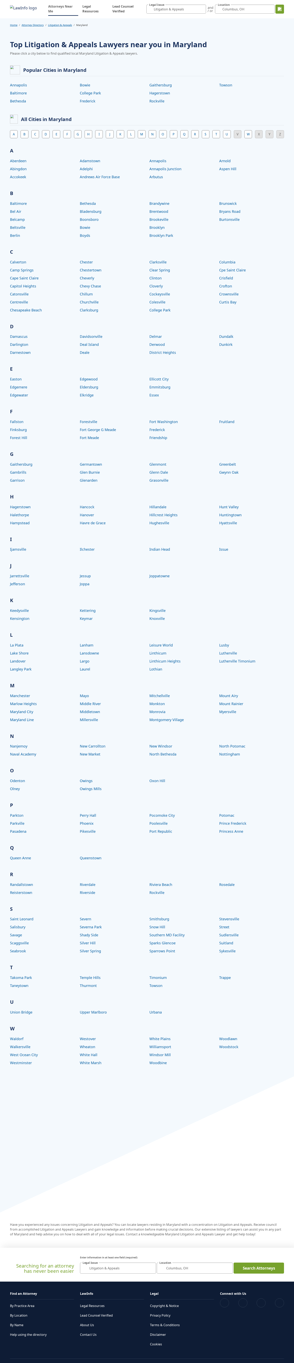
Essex (154, 395)
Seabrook (18, 951)
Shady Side (89, 935)
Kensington (19, 618)
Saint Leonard (21, 919)
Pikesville (88, 831)
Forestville (88, 422)
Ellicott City (159, 379)
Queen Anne (20, 858)
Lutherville (228, 653)
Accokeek (18, 177)
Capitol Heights (23, 286)
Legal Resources (90, 8)
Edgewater (19, 395)
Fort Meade (89, 438)
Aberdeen (18, 161)
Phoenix (87, 823)
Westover (88, 1039)
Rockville (156, 101)
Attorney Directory (33, 25)
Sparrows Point (162, 951)
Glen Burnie (90, 472)
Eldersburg (89, 387)
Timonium (158, 978)
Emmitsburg (159, 387)
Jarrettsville (19, 576)
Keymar (86, 618)
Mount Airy (228, 696)
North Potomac (232, 746)
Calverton (18, 262)
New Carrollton (92, 746)
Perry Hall (88, 815)
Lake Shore (19, 653)
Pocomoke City (162, 815)
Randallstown (21, 885)
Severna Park (91, 927)
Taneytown (19, 986)
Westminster (21, 1063)
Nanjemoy (18, 746)
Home (13, 25)
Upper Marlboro (93, 1012)
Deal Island (89, 344)
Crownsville (229, 294)
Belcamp (17, 219)
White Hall (88, 1055)
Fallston (16, 422)
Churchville (89, 302)
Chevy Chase (90, 286)
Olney (15, 789)
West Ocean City (24, 1055)
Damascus (19, 336)
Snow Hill (157, 927)
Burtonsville (229, 219)
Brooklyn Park (161, 235)
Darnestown (20, 352)
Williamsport (160, 1047)
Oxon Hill (157, 781)
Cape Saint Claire (24, 278)
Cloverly (156, 286)
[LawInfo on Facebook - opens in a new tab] (224, 1302)
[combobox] (176, 9)
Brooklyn (157, 227)
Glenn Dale (158, 472)
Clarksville (158, 262)
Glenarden (88, 480)
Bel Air (15, 211)
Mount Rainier (231, 704)
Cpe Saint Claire (232, 270)
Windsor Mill (160, 1055)
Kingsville (157, 610)
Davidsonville (91, 336)
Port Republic (160, 831)
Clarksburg (89, 310)
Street (224, 927)
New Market (90, 754)
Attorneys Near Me (63, 8)
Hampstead (20, 523)
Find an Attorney (23, 1293)
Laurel (85, 669)
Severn (85, 919)
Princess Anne (231, 831)
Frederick (87, 101)
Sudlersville (229, 935)
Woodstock (228, 1047)
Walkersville (20, 1047)
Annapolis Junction (165, 169)
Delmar (155, 336)
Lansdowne (89, 653)
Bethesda (18, 101)
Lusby (224, 645)
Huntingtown (230, 515)
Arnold (225, 161)
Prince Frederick (232, 823)
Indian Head (159, 549)
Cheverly (87, 278)
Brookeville (158, 219)
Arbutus (156, 177)
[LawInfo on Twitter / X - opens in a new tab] (242, 1302)
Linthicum (157, 653)
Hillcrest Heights (163, 515)
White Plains (160, 1039)
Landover (18, 661)
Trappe (225, 978)
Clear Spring (159, 270)
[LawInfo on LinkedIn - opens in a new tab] (279, 1302)
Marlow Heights (23, 704)
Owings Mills (91, 789)
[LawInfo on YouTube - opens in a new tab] (261, 1302)
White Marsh (90, 1063)
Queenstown (90, 858)
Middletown (90, 712)
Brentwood (158, 211)
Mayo (84, 696)
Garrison (17, 480)
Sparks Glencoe (162, 943)
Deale (84, 352)
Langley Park (21, 669)
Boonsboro (89, 219)
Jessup (85, 576)
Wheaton (87, 1047)
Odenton (17, 781)
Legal (154, 1293)
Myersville (227, 712)
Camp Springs (22, 270)
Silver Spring (90, 951)
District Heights (162, 352)
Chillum (86, 294)
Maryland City (21, 712)
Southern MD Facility (167, 935)
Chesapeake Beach (26, 310)
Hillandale (157, 507)
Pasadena (18, 831)
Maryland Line (22, 720)
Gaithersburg (160, 85)
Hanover (87, 515)
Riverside (87, 893)
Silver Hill (88, 943)
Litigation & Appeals (60, 25)
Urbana (155, 1012)
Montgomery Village (166, 720)
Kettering (88, 610)
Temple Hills (90, 978)
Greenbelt (227, 464)
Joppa (84, 584)
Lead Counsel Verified (123, 8)
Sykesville (227, 951)
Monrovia (157, 712)
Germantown (91, 464)
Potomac (226, 815)
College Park (90, 93)
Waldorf (16, 1039)
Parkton (16, 815)
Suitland (226, 943)
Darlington (19, 344)
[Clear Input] (202, 9)
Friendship (158, 438)
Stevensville (229, 919)
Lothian (155, 669)
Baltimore (18, 93)
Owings (86, 781)
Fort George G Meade (98, 430)
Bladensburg (90, 211)
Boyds (85, 235)
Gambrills (18, 472)
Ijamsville (18, 549)
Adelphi (86, 169)
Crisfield (226, 278)
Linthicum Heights (165, 661)
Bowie (85, 85)
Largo (84, 661)
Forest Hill (18, 438)
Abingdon (18, 169)
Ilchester (87, 549)
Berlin (15, 235)
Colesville (157, 302)
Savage (16, 935)
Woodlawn (228, 1039)
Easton (16, 379)
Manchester (20, 696)
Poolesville (158, 823)
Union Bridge (21, 1012)
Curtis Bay (227, 302)
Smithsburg (159, 919)
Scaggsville (19, 943)
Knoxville (157, 618)
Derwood (157, 344)
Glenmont (157, 464)
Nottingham (229, 754)
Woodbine (158, 1063)
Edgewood (89, 379)
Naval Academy (23, 754)
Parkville (17, 823)
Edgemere (18, 387)
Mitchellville (159, 696)
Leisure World (161, 645)
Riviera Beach (160, 885)
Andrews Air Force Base (100, 177)
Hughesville (159, 523)
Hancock (87, 507)
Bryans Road (229, 211)
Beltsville (17, 227)
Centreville (19, 302)
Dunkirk (226, 344)
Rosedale (227, 885)
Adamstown (90, 161)
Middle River (90, 704)
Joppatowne (159, 576)
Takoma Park (21, 978)
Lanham (86, 645)
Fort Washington (163, 422)
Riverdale (87, 885)
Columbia (227, 262)
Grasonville (158, 480)
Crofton (225, 286)
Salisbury (17, 927)
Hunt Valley (229, 507)
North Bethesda (162, 754)
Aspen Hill (227, 169)
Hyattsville (228, 523)
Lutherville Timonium (237, 661)
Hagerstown (159, 93)
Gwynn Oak (229, 472)
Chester (86, 262)
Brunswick (228, 203)
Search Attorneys (259, 1268)
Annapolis (18, 85)
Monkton (157, 704)
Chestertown (90, 270)
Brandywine (159, 203)
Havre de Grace (93, 523)
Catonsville (19, 294)
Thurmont (88, 986)
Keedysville (19, 610)
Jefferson (17, 584)
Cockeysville (159, 294)
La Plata (16, 645)
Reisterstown (21, 893)
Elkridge (87, 395)
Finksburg (18, 430)
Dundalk (226, 336)
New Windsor (160, 746)
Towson (225, 85)
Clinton (155, 278)
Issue (223, 549)
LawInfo (86, 1293)
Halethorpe (19, 515)
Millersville (89, 720)
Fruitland (226, 422)
